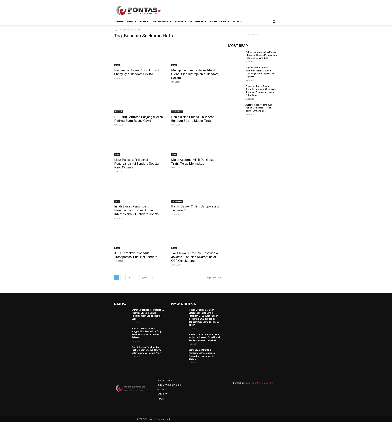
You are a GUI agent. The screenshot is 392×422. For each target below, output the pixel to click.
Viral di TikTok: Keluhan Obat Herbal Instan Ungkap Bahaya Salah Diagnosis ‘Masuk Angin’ (146, 350)
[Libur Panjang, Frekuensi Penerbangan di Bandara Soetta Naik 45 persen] (139, 143)
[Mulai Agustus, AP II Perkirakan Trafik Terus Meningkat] (196, 143)
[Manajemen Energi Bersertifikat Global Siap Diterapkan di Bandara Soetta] (196, 54)
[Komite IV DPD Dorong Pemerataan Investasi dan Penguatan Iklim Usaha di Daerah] (178, 354)
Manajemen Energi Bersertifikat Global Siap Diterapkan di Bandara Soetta (195, 74)
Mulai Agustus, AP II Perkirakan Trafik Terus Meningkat (193, 161)
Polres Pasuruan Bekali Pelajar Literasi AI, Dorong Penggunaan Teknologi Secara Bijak (261, 55)
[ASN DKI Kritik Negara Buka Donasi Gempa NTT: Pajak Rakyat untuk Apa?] (235, 108)
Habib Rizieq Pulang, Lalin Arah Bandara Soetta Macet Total (192, 119)
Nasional (118, 112)
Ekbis (117, 65)
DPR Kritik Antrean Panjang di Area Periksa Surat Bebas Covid (138, 119)
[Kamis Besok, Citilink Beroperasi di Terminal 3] (196, 190)
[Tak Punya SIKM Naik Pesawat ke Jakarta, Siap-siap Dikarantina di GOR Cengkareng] (196, 236)
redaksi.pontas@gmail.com (259, 382)
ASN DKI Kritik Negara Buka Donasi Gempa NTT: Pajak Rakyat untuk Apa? (258, 108)
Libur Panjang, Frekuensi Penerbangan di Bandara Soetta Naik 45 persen (136, 163)
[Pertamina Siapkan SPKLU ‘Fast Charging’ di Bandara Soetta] (139, 54)
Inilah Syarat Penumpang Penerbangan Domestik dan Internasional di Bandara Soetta (136, 210)
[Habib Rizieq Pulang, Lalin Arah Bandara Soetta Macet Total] (196, 100)
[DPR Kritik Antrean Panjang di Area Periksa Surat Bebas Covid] (139, 100)
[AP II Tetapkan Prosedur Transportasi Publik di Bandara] (139, 236)
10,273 (144, 277)
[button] (274, 21)
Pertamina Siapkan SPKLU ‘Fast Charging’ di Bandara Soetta (136, 72)
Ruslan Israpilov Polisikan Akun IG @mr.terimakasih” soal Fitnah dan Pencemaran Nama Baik (204, 337)
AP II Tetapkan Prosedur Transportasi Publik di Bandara (135, 255)
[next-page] (152, 277)
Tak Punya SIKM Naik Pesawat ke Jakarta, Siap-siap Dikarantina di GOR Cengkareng (195, 257)
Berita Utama (177, 112)
